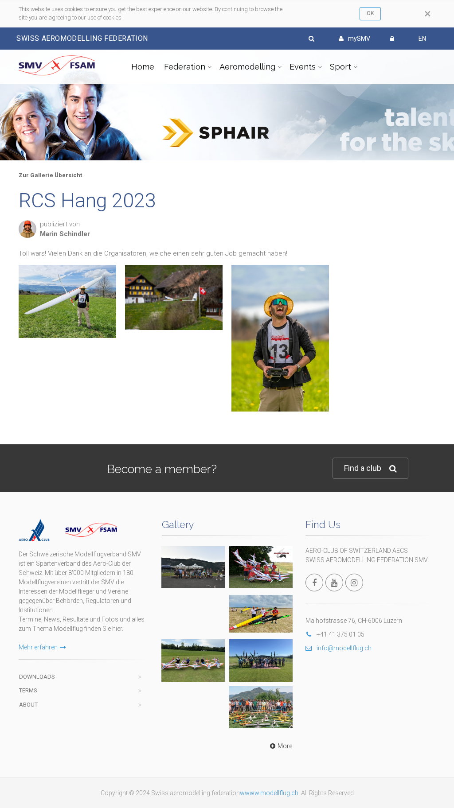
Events (303, 66)
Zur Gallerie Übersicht (50, 175)
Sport (340, 66)
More (285, 746)
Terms (28, 690)
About (28, 704)
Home (142, 66)
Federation (184, 66)
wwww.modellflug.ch (269, 792)
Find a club (362, 468)
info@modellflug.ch (344, 648)
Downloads (37, 676)
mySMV (359, 38)
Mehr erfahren (38, 647)
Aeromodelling (247, 66)
